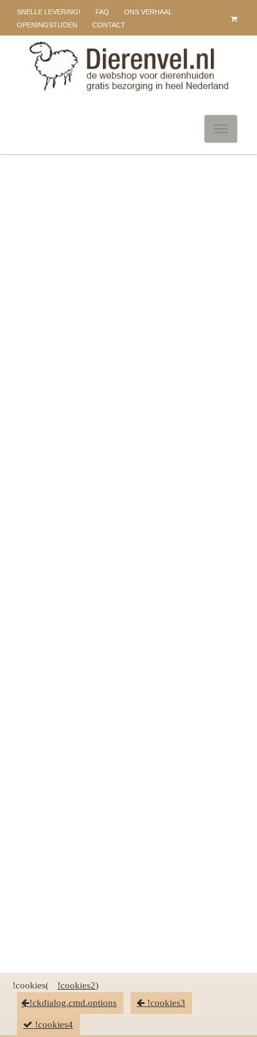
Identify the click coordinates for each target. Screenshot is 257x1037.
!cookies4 (52, 1025)
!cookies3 (165, 1003)
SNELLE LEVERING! (48, 12)
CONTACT (108, 25)
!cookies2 (76, 985)
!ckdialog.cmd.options (73, 1003)
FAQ (102, 12)
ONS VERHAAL (148, 12)
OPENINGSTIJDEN (47, 25)
